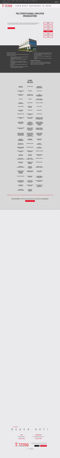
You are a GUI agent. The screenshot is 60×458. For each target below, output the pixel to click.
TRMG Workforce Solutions (5, 2)
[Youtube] (38, 446)
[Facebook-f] (35, 446)
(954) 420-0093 (38, 438)
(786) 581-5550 (56, 1)
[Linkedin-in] (37, 446)
